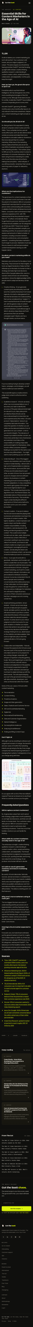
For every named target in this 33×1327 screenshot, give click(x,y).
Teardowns (5, 1280)
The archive (6, 9)
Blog (3, 1286)
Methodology (6, 1301)
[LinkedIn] (7, 1237)
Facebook (24, 1035)
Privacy (4, 1321)
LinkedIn (15, 1035)
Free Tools (5, 1283)
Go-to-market (6, 1246)
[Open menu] (29, 3)
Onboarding (5, 1249)
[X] (3, 1237)
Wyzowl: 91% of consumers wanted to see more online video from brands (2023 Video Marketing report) (17, 1004)
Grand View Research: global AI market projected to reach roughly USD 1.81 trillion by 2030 (17, 1023)
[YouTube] (15, 1237)
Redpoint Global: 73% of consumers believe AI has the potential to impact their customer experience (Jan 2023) (16, 996)
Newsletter (5, 1304)
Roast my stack (6, 1267)
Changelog (5, 1290)
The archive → (27, 1050)
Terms (9, 1321)
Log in (3, 1308)
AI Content (17, 9)
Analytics (4, 1259)
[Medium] (19, 1237)
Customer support (7, 1252)
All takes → (27, 1136)
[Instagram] (11, 1237)
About (3, 1298)
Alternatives (5, 1270)
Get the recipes (15, 1208)
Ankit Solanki (6, 23)
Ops (3, 1255)
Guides (4, 1277)
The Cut (4, 1273)
